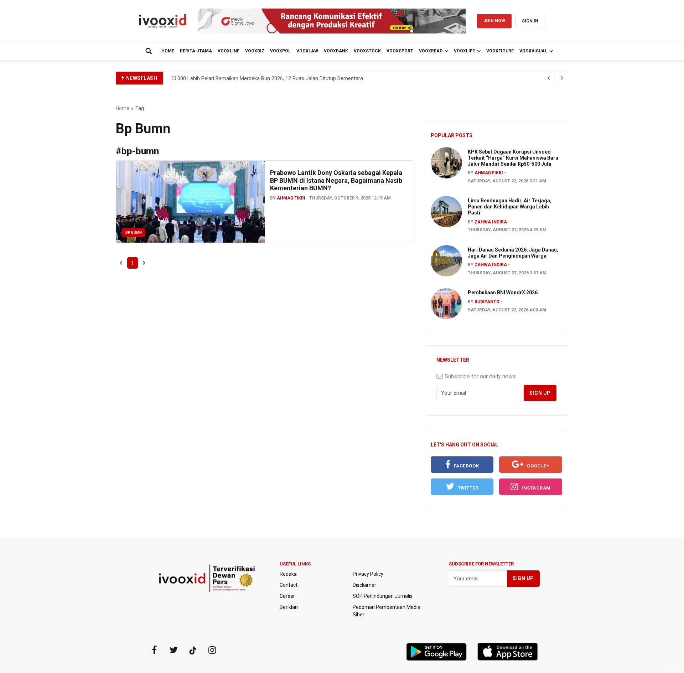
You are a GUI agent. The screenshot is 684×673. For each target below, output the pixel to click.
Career (287, 596)
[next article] (549, 78)
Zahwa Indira (491, 221)
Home (167, 50)
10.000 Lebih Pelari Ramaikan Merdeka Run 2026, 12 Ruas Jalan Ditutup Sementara (267, 78)
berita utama (196, 50)
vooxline (228, 50)
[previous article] (561, 78)
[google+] (193, 650)
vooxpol (280, 50)
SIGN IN (530, 21)
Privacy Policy (368, 574)
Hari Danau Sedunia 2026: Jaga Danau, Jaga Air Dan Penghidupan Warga (513, 253)
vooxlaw (307, 50)
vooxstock (367, 50)
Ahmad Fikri (291, 198)
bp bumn (133, 232)
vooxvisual (533, 50)
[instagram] (212, 650)
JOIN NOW (494, 20)
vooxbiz (254, 50)
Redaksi (288, 574)
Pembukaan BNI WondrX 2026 (503, 292)
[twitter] (173, 650)
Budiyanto (487, 301)
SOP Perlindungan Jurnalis (383, 596)
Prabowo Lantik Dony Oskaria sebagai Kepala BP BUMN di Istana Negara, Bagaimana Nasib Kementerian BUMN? (336, 180)
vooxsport (400, 50)
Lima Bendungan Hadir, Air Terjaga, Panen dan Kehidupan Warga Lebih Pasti (509, 207)
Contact (288, 585)
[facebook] (154, 650)
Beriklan (289, 607)
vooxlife (464, 50)
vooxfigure (500, 50)
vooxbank (336, 50)
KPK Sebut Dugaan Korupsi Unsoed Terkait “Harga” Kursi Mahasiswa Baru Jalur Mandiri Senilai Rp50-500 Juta (513, 158)
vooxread (430, 50)
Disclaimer (364, 585)
